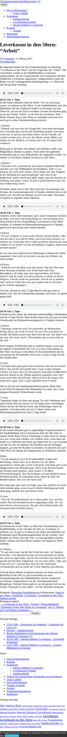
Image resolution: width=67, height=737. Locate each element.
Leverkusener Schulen (24, 22)
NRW (39, 720)
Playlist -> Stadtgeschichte (20, 630)
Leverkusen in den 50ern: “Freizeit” (20, 604)
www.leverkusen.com (30, 726)
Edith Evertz (60, 706)
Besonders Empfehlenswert (25, 592)
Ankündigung (38, 706)
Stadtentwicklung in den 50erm (30, 723)
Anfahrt (17, 30)
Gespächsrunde (53, 709)
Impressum (12, 33)
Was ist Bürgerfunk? (17, 10)
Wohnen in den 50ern (11, 727)
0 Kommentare (7, 61)
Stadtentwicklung (13, 723)
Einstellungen (12, 735)
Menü (4, 4)
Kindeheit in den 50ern (34, 716)
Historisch (62, 709)
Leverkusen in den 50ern (50, 595)
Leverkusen (30, 595)
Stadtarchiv (3, 723)
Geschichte (17, 595)
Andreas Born (13, 705)
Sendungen (12, 16)
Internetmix (58, 712)
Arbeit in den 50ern (49, 706)
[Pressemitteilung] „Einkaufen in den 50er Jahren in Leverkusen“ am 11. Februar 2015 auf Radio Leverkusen (32, 607)
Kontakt (11, 28)
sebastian (9, 58)
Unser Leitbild (20, 13)
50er (2, 705)
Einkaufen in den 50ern (9, 709)
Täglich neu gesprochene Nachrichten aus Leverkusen (34, 676)
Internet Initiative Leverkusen (28, 25)
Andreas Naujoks (27, 706)
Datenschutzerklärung (18, 36)
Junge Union (22, 716)
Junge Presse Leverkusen (8, 716)
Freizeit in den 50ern (26, 709)
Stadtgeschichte (21, 19)
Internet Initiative (8, 712)
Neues (35, 720)
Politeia (44, 720)
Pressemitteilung (55, 720)
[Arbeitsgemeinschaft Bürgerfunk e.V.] (20, 1)
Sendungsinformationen (19, 691)
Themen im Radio (16, 685)
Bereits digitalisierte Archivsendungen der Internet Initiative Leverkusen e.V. (32, 635)
